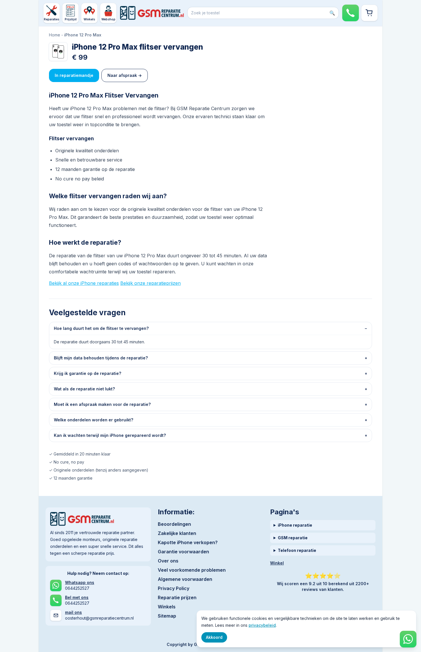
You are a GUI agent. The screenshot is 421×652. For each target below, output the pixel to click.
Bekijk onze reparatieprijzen (150, 283)
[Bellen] (350, 13)
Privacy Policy (173, 588)
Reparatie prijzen (177, 597)
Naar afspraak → (124, 75)
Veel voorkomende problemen (192, 570)
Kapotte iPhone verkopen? (188, 542)
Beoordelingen (174, 524)
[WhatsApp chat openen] (408, 639)
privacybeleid (262, 625)
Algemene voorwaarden (185, 579)
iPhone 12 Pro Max (82, 34)
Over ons (168, 561)
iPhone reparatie (295, 525)
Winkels (167, 607)
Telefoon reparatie (297, 550)
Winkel (277, 562)
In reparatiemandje (74, 75)
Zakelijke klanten (177, 533)
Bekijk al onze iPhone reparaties (84, 283)
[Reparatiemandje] (369, 13)
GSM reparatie (293, 537)
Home (54, 34)
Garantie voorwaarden (183, 551)
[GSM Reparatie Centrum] (152, 13)
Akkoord (214, 637)
